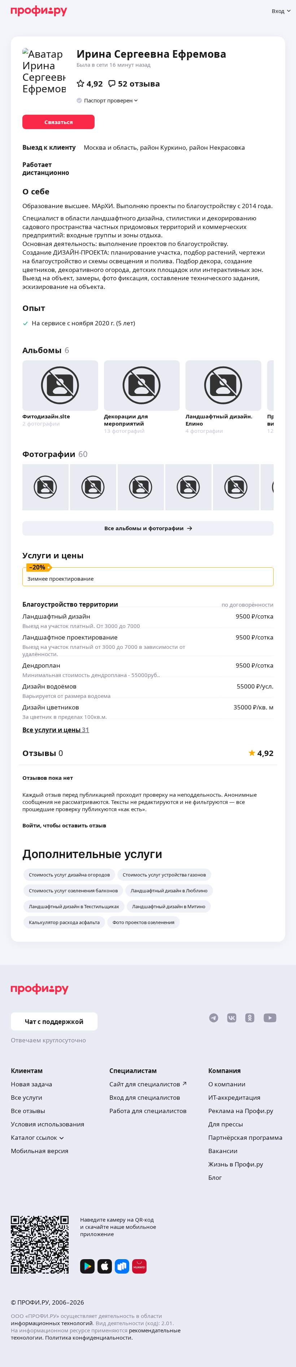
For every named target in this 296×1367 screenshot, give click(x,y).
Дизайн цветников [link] (50, 707)
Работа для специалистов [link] (148, 1111)
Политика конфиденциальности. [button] (89, 1337)
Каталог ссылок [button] (34, 1137)
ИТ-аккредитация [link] (234, 1097)
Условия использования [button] (47, 1124)
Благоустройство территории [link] (70, 604)
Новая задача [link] (31, 1084)
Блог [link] (215, 1177)
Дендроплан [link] (41, 665)
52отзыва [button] (139, 83)
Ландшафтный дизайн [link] (56, 616)
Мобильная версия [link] (40, 1151)
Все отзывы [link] (28, 1111)
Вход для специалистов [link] (144, 1097)
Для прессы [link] (225, 1124)
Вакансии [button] (223, 1151)
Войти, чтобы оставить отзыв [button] (64, 825)
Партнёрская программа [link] (245, 1137)
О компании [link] (226, 1084)
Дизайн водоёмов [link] (49, 686)
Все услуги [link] (26, 1097)
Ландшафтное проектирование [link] (70, 637)
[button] (107, 100)
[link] (58, 122)
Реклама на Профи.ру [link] (240, 1111)
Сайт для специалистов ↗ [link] (148, 1084)
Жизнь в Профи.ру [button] (235, 1164)
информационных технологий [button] (52, 1323)
